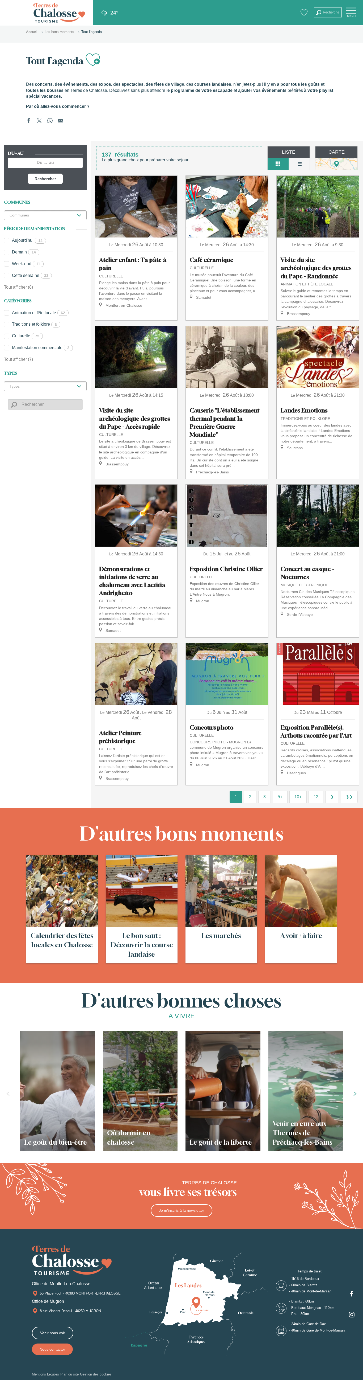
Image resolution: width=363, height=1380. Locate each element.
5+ (280, 797)
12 (316, 797)
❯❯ (349, 797)
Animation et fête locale (38, 312)
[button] (328, 12)
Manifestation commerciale (40, 347)
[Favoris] (304, 12)
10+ (298, 797)
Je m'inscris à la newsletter (181, 1210)
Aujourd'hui (27, 240)
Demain (24, 252)
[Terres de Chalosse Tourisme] (59, 13)
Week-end (26, 263)
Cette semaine (30, 275)
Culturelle (25, 336)
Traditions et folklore (34, 324)
